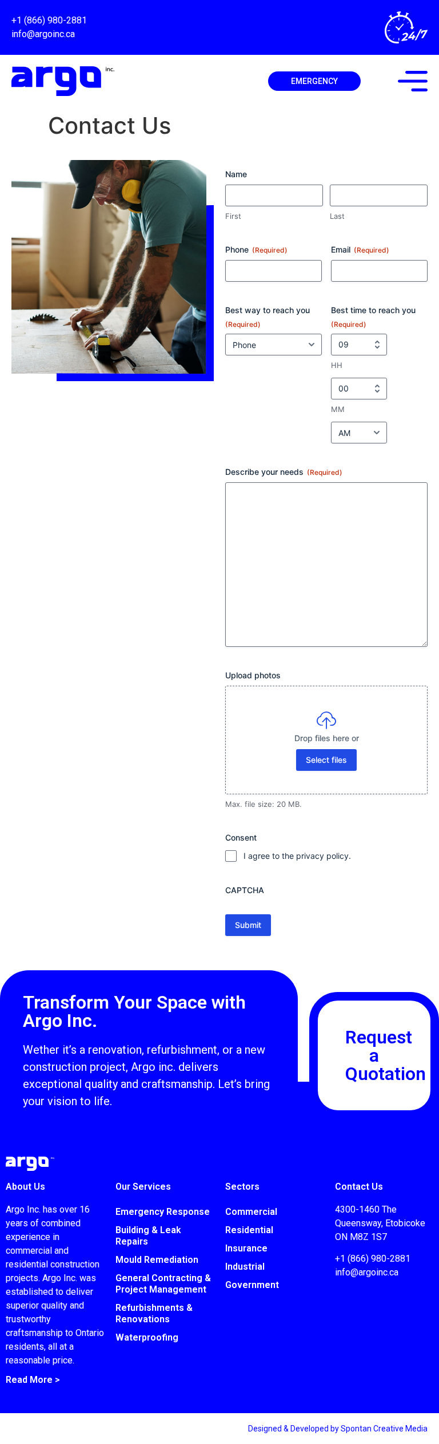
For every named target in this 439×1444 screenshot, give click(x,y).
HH (336, 365)
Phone (256, 249)
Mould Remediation (156, 1259)
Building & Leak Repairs (148, 1236)
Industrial (245, 1266)
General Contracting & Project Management (163, 1284)
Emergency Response (162, 1211)
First (233, 216)
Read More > (33, 1379)
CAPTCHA (244, 890)
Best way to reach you (267, 317)
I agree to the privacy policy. (297, 856)
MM (338, 409)
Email (360, 249)
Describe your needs (283, 472)
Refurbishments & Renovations (154, 1313)
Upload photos (253, 675)
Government (252, 1284)
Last (337, 216)
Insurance (246, 1248)
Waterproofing (146, 1337)
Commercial (251, 1211)
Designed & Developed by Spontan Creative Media (338, 1428)
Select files (326, 760)
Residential (249, 1230)
